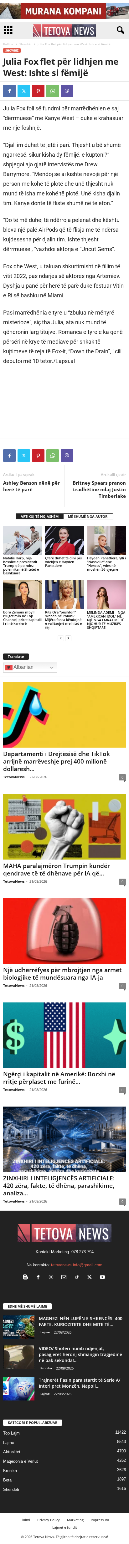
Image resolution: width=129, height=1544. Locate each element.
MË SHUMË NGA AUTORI (88, 516)
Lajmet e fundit (64, 1527)
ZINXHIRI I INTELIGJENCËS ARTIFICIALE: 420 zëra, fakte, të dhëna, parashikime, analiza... (59, 1185)
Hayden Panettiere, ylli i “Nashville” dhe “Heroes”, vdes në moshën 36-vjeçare (106, 564)
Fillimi (25, 1519)
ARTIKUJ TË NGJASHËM (40, 516)
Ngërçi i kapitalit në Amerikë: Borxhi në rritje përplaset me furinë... (59, 1078)
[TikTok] (78, 1277)
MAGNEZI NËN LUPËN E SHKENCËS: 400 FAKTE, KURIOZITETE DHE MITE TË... (80, 1321)
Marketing (75, 1519)
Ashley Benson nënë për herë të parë (31, 486)
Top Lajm (11, 1433)
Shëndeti (11, 1489)
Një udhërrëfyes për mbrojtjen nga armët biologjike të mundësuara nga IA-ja (62, 973)
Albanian (23, 667)
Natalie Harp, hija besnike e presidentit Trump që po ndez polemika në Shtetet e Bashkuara (21, 565)
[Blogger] (26, 1277)
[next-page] (68, 638)
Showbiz (25, 44)
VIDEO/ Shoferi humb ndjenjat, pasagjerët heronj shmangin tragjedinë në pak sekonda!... (80, 1354)
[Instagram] (52, 1277)
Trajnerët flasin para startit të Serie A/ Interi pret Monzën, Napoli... (79, 1383)
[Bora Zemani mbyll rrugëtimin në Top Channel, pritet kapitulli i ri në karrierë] (22, 594)
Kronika (46, 1368)
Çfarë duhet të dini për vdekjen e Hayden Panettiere (63, 562)
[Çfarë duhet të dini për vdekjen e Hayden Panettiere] (64, 540)
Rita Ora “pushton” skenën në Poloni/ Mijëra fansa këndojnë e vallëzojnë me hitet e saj (63, 619)
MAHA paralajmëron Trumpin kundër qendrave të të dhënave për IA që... (56, 869)
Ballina (8, 44)
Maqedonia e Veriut (20, 1461)
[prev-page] (61, 638)
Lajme (45, 1332)
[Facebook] (9, 91)
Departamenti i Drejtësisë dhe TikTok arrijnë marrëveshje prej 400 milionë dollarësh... (56, 761)
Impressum (100, 1519)
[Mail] (65, 1277)
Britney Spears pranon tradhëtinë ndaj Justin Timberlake (99, 489)
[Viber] (67, 91)
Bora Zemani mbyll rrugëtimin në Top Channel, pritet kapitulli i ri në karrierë (22, 618)
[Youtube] (103, 1277)
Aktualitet (11, 1452)
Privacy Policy (48, 1519)
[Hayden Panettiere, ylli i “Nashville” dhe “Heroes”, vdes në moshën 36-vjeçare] (106, 540)
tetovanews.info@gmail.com (76, 1265)
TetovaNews (13, 777)
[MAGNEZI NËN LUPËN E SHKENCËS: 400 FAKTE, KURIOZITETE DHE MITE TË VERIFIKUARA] (18, 1327)
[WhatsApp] (52, 91)
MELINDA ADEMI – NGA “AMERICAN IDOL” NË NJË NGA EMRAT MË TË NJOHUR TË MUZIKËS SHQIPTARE (106, 620)
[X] (24, 91)
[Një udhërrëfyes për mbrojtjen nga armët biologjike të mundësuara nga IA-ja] (64, 931)
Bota (7, 1480)
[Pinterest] (38, 91)
